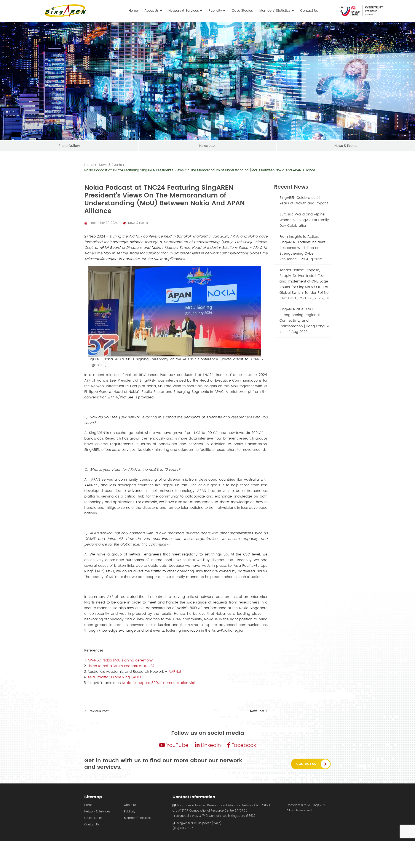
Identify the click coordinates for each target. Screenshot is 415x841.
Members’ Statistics (137, 818)
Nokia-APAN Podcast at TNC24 (128, 666)
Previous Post (98, 711)
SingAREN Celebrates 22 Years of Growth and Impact (303, 200)
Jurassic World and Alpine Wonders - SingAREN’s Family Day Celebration (304, 220)
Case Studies (93, 818)
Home (88, 805)
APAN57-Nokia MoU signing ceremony (120, 660)
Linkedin (210, 745)
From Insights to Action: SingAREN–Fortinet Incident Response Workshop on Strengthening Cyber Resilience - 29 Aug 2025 (302, 248)
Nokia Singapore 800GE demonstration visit (159, 683)
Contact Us (306, 763)
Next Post (257, 711)
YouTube (176, 745)
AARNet (175, 671)
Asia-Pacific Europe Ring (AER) (114, 677)
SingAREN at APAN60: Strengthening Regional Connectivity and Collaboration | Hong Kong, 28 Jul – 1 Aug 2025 (304, 321)
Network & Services (97, 812)
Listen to (95, 666)
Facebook (243, 745)
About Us (130, 805)
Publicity (129, 812)
